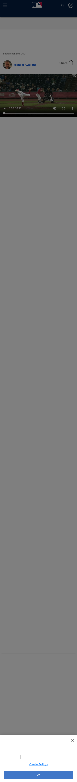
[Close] (72, 740)
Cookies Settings (38, 764)
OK (38, 774)
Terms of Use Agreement (28, 756)
